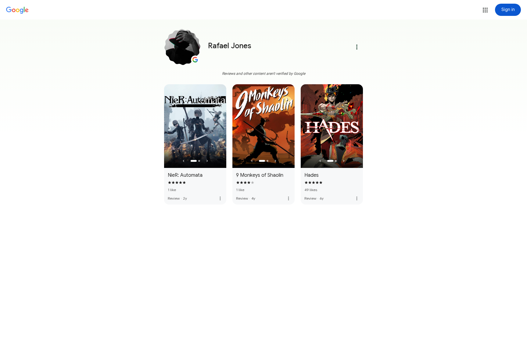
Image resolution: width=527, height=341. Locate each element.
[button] (485, 10)
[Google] (17, 10)
